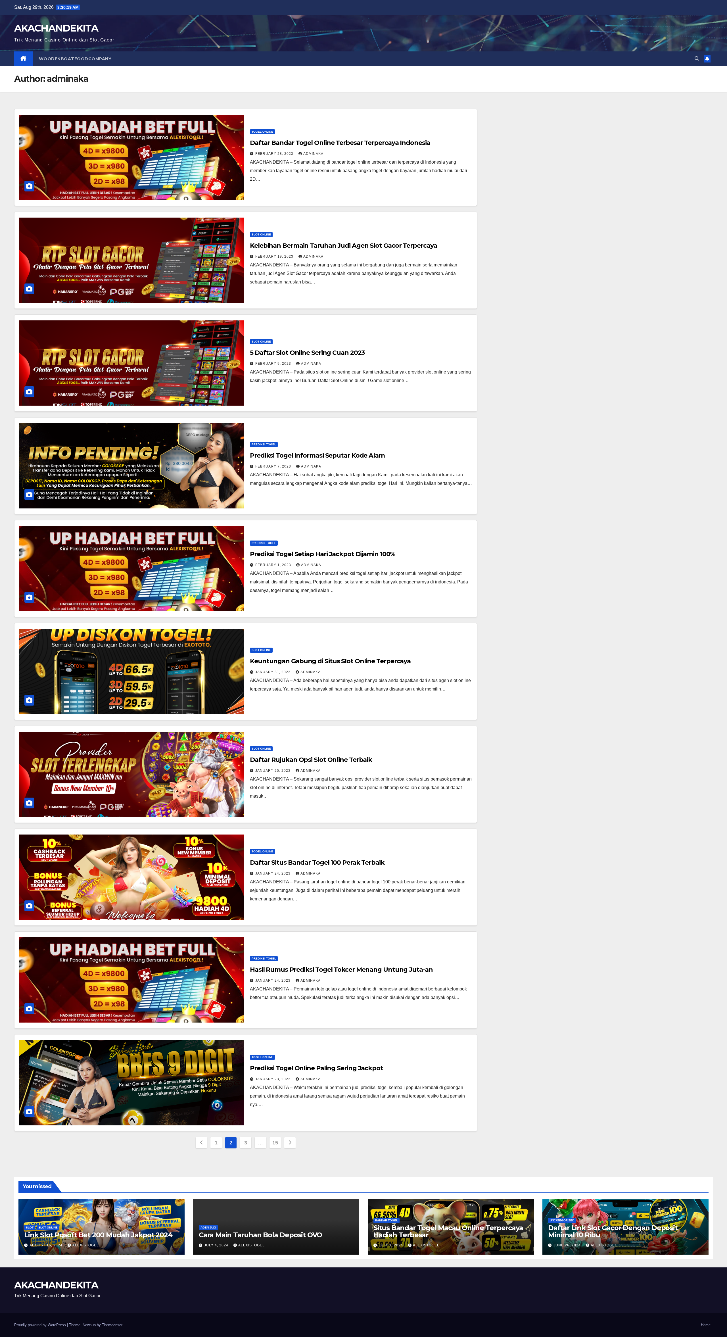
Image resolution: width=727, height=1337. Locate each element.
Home (706, 1325)
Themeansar (112, 1325)
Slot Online (261, 234)
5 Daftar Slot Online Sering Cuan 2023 (307, 352)
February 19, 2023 (274, 256)
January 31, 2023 (273, 672)
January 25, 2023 (273, 771)
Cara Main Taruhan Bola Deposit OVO (260, 1235)
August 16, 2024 (47, 1245)
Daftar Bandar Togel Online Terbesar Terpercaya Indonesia (340, 143)
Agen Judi (208, 1227)
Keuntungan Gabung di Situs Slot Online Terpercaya (330, 661)
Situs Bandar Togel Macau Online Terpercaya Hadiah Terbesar (448, 1231)
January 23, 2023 (273, 1079)
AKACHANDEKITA (56, 28)
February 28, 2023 (274, 154)
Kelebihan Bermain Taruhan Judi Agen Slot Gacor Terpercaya (343, 245)
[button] (697, 58)
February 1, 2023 (273, 565)
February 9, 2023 (273, 364)
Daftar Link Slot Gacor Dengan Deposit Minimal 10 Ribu (613, 1231)
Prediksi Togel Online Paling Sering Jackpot (316, 1068)
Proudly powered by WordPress (40, 1325)
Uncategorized (562, 1220)
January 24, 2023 (273, 873)
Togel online (262, 131)
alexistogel (85, 1245)
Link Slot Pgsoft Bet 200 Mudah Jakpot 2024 (98, 1235)
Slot (30, 1227)
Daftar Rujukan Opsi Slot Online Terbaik (311, 760)
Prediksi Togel (264, 444)
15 (275, 1143)
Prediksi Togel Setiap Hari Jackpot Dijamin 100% (322, 554)
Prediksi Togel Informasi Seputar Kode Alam (317, 455)
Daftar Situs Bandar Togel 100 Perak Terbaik (317, 862)
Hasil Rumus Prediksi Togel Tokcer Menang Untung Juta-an (341, 969)
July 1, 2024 (391, 1245)
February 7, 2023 (273, 466)
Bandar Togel (386, 1220)
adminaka (313, 154)
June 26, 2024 (567, 1245)
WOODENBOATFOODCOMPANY (75, 58)
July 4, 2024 (216, 1245)
